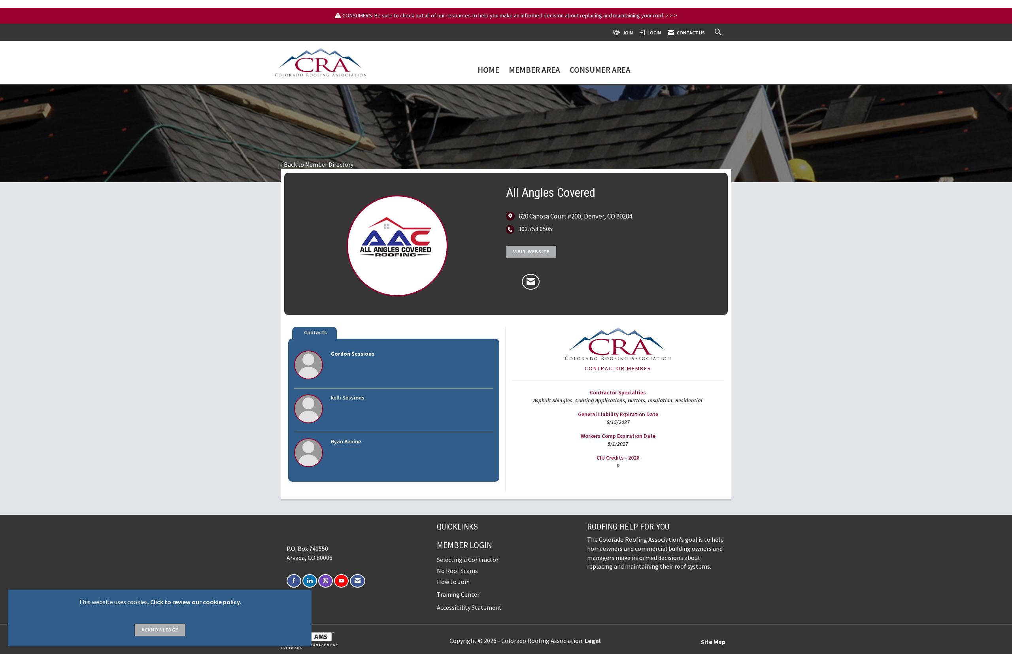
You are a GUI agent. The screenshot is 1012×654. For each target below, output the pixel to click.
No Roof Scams (457, 571)
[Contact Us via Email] (357, 581)
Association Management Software (309, 646)
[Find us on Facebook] (294, 581)
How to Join (453, 582)
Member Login (464, 545)
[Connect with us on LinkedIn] (309, 581)
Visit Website (531, 251)
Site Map (713, 642)
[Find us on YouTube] (341, 581)
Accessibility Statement (469, 607)
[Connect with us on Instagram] (325, 581)
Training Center (458, 594)
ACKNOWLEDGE (160, 630)
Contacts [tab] (315, 332)
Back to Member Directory (318, 164)
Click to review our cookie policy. (195, 602)
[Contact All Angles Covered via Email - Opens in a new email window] (531, 282)
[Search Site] (719, 33)
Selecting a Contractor (467, 560)
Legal (593, 641)
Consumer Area (600, 70)
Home (488, 70)
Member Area (534, 70)
